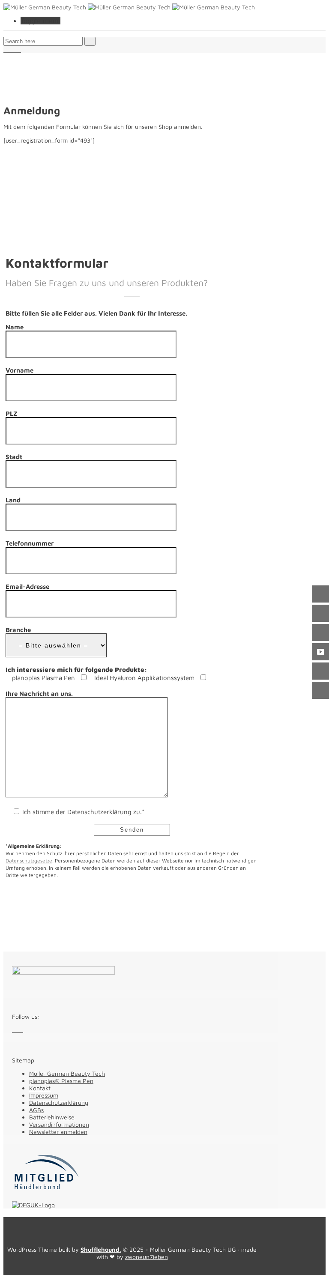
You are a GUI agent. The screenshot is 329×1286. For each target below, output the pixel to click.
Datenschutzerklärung (58, 1102)
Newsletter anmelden (58, 1131)
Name (15, 327)
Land (13, 500)
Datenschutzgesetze (29, 860)
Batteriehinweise (52, 1117)
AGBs (36, 1109)
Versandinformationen (59, 1124)
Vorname (19, 370)
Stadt (14, 456)
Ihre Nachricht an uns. (39, 693)
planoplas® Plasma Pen (61, 1080)
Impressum (43, 1095)
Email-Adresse (27, 586)
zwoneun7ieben (146, 1256)
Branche (18, 629)
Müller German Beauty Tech (67, 1073)
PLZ (12, 413)
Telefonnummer (30, 543)
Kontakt (40, 1088)
